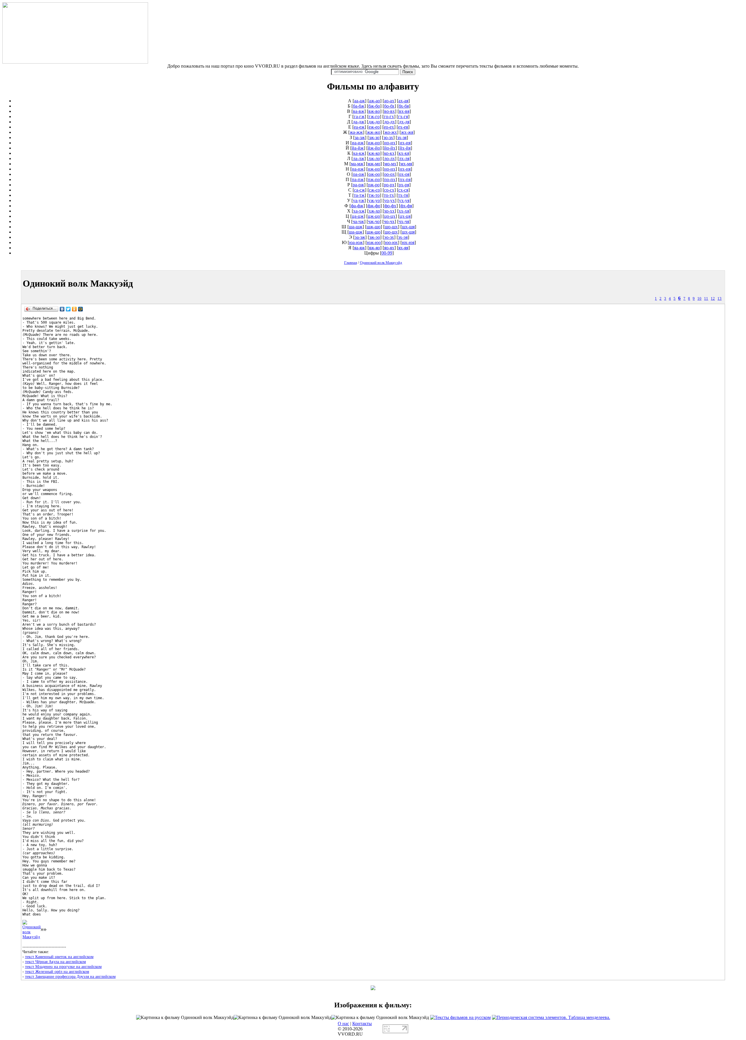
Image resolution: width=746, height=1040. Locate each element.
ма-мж (357, 163)
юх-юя (408, 242)
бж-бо (374, 106)
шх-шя (408, 226)
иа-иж (358, 142)
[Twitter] (68, 309)
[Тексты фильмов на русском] (460, 1017)
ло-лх (389, 158)
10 (699, 299)
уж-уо (374, 200)
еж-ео (374, 126)
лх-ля (404, 158)
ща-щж (356, 231)
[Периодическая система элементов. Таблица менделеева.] (551, 1017)
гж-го (374, 116)
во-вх (389, 111)
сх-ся (403, 189)
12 (713, 299)
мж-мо (373, 163)
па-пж (358, 179)
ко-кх (389, 153)
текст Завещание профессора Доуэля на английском (70, 976)
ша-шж (356, 226)
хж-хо (374, 210)
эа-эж (360, 237)
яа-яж (359, 247)
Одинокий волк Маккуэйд (381, 262)
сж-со (374, 189)
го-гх (389, 116)
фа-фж (357, 205)
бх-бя (404, 106)
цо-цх (389, 216)
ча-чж (358, 221)
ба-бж (358, 106)
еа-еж (359, 126)
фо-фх (390, 205)
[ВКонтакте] (62, 309)
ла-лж (358, 158)
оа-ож (358, 174)
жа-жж (356, 132)
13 (719, 299)
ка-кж (359, 153)
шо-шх (391, 226)
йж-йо (374, 147)
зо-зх (388, 137)
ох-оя (404, 174)
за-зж (360, 137)
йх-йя (405, 147)
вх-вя (404, 111)
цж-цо (374, 216)
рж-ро (374, 184)
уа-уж (358, 200)
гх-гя (403, 116)
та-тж (359, 195)
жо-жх (390, 132)
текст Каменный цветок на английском (59, 956)
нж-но (374, 168)
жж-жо (373, 132)
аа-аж (359, 100)
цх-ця (405, 216)
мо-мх (390, 163)
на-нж (358, 168)
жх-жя (407, 132)
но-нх (389, 168)
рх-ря (404, 184)
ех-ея (403, 126)
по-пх (389, 179)
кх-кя (404, 153)
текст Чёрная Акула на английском (55, 961)
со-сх (389, 189)
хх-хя (404, 210)
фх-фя (406, 205)
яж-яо (374, 247)
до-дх (389, 121)
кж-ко (374, 153)
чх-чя (404, 221)
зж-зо (374, 137)
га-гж (359, 116)
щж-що (374, 231)
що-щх (391, 231)
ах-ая (403, 100)
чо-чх (389, 221)
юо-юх (391, 242)
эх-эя (403, 237)
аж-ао (374, 100)
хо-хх (389, 210)
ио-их (389, 142)
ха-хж (359, 210)
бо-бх (389, 106)
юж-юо (374, 242)
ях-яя (403, 247)
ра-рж (358, 184)
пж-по (374, 179)
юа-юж (356, 242)
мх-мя (406, 163)
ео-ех (389, 126)
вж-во (374, 111)
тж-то (374, 195)
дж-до (374, 121)
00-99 (386, 252)
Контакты (362, 1023)
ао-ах (389, 100)
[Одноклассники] (74, 309)
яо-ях (389, 247)
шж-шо (374, 226)
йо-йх (389, 147)
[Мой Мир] (81, 309)
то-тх (389, 195)
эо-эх (389, 237)
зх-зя (402, 137)
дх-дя (404, 121)
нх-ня (405, 168)
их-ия (405, 142)
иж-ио (374, 142)
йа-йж (358, 147)
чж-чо (374, 221)
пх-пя (405, 179)
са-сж (359, 189)
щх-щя (408, 231)
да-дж (358, 121)
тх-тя (403, 195)
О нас (343, 1023)
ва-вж (358, 111)
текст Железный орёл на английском (57, 971)
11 (706, 299)
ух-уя (404, 200)
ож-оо (374, 174)
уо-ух (389, 200)
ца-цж (358, 216)
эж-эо (374, 237)
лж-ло (374, 158)
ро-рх (389, 184)
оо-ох (389, 174)
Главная (350, 262)
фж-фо (373, 205)
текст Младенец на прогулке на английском (63, 966)
